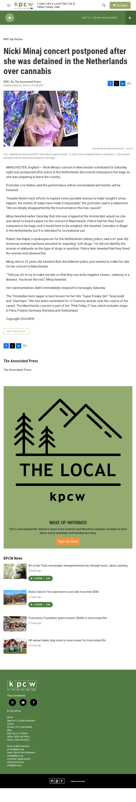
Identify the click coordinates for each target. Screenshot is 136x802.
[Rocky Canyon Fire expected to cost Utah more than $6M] (15, 597)
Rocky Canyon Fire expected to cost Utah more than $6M (63, 591)
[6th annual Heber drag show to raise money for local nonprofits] (15, 646)
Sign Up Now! (68, 541)
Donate (121, 5)
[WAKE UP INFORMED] (68, 450)
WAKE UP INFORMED (68, 522)
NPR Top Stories (13, 39)
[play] (10, 18)
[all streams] (131, 18)
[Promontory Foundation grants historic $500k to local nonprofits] (15, 623)
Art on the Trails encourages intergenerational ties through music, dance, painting (78, 565)
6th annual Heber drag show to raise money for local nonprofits (67, 640)
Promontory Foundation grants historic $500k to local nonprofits (67, 618)
